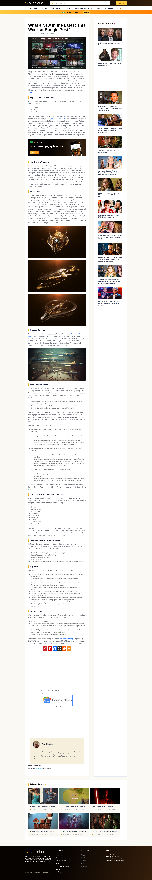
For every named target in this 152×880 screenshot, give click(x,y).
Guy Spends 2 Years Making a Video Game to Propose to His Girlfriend (85, 807)
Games (98, 8)
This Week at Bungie (66, 639)
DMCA (83, 858)
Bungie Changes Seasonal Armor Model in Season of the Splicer (82, 831)
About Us (84, 863)
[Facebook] (55, 648)
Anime (67, 8)
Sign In (121, 3)
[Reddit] (64, 648)
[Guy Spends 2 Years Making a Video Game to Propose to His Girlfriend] (74, 796)
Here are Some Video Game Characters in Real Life (47, 807)
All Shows (109, 8)
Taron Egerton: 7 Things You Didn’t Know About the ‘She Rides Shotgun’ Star (110, 130)
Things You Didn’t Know (83, 8)
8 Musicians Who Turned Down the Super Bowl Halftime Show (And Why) (110, 237)
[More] (69, 648)
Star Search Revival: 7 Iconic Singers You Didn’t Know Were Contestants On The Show (108, 172)
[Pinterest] (45, 648)
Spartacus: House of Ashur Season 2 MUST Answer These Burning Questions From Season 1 (110, 259)
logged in (38, 768)
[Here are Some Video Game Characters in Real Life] (43, 796)
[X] (59, 648)
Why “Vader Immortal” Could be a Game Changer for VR (110, 807)
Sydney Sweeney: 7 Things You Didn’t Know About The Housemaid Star (110, 195)
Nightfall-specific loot (57, 119)
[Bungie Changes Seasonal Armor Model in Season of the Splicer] (74, 821)
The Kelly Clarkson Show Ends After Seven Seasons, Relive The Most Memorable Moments (109, 281)
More (119, 8)
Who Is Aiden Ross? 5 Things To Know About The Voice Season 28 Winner (109, 303)
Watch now (86, 12)
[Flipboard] (50, 648)
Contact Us (84, 866)
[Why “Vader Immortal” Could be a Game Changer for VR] (105, 796)
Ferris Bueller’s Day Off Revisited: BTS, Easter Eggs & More (109, 216)
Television (33, 8)
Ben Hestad (33, 34)
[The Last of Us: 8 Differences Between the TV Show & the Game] (105, 821)
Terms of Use (85, 860)
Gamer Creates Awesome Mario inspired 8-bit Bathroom (48, 831)
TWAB (30, 92)
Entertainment (56, 8)
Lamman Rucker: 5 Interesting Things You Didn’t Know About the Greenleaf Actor (110, 108)
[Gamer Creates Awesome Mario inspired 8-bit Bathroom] (43, 821)
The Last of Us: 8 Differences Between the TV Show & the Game (114, 831)
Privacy (83, 855)
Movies (44, 8)
